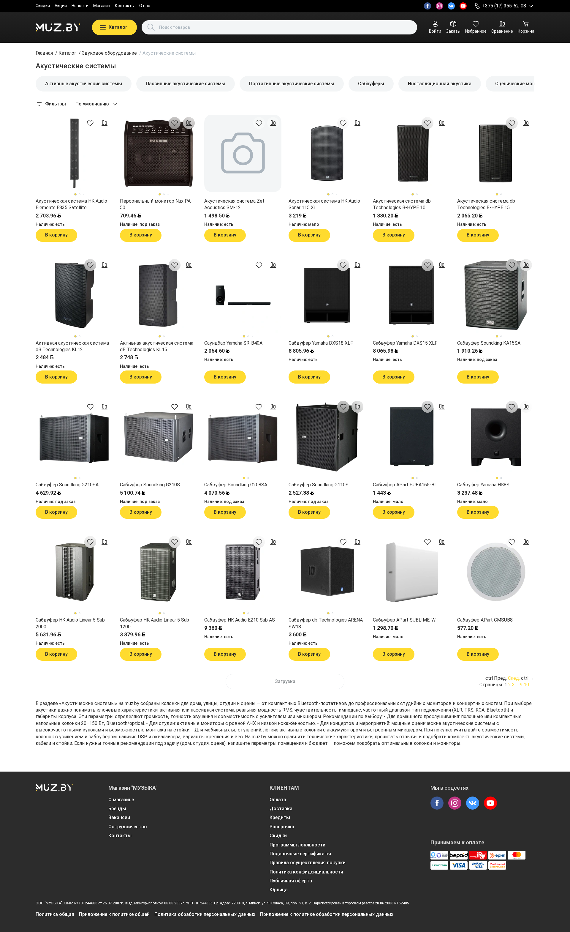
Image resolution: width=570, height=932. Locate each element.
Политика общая (55, 914)
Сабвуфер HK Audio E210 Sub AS (239, 620)
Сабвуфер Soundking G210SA (67, 485)
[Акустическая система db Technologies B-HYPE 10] (411, 153)
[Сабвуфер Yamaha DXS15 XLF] (411, 295)
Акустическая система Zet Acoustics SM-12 (234, 204)
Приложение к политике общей (114, 914)
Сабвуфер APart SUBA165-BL (405, 485)
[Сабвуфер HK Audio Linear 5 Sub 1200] (158, 572)
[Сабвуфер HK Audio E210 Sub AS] (242, 572)
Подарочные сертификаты (300, 854)
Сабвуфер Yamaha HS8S (483, 485)
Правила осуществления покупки (308, 862)
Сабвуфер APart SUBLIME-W (404, 620)
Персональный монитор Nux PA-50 (156, 204)
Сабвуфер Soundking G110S (319, 485)
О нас (144, 5)
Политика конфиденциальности (306, 872)
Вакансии (119, 817)
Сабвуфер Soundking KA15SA (488, 343)
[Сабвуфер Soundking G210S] (158, 437)
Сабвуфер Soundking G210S (150, 485)
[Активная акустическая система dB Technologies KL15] (158, 295)
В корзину (56, 235)
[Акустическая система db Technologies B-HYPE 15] (495, 153)
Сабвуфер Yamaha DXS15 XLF (405, 343)
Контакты (124, 5)
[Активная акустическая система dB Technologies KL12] (74, 295)
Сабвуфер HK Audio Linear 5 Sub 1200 (154, 623)
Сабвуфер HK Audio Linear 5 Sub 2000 (70, 623)
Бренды (117, 808)
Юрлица (279, 889)
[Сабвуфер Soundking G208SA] (242, 437)
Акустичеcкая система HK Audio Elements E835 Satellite (71, 204)
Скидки (43, 5)
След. (514, 678)
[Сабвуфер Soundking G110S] (327, 437)
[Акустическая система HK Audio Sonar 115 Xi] (327, 153)
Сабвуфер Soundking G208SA (235, 485)
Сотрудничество (127, 827)
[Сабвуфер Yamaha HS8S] (495, 437)
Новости (80, 5)
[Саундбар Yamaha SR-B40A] (242, 295)
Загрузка (285, 681)
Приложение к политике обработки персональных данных (326, 914)
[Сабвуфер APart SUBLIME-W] (411, 572)
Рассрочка (282, 827)
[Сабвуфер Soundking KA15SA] (495, 295)
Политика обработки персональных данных (204, 914)
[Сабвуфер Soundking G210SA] (74, 437)
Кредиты (280, 817)
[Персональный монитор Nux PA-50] (158, 153)
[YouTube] (463, 6)
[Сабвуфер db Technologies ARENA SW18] (327, 572)
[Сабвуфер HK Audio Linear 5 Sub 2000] (74, 572)
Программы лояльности (297, 845)
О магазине (121, 799)
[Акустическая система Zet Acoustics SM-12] (242, 153)
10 (526, 684)
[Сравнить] (104, 123)
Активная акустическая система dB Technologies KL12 (72, 346)
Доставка (281, 808)
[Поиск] (151, 27)
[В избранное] (90, 123)
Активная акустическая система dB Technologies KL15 (156, 346)
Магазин (101, 5)
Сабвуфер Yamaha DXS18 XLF (321, 343)
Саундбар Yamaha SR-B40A (233, 343)
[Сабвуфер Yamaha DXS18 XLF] (327, 295)
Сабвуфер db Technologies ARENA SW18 (326, 623)
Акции (61, 5)
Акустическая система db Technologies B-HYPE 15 (486, 204)
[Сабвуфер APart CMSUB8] (495, 572)
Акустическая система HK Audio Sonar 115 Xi (324, 204)
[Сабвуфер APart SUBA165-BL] (411, 437)
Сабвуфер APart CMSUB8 (485, 620)
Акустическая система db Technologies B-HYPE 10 (402, 204)
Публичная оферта (291, 881)
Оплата (278, 799)
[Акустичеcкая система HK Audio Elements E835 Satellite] (74, 153)
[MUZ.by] (58, 27)
